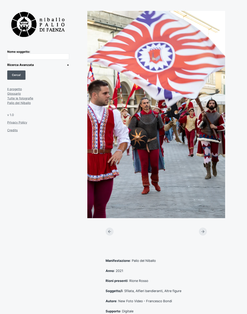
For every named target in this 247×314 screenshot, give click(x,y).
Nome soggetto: (18, 51)
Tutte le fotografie (20, 98)
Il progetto (14, 89)
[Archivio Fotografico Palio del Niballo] (38, 25)
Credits (12, 130)
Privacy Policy (17, 122)
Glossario (14, 93)
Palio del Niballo (19, 103)
